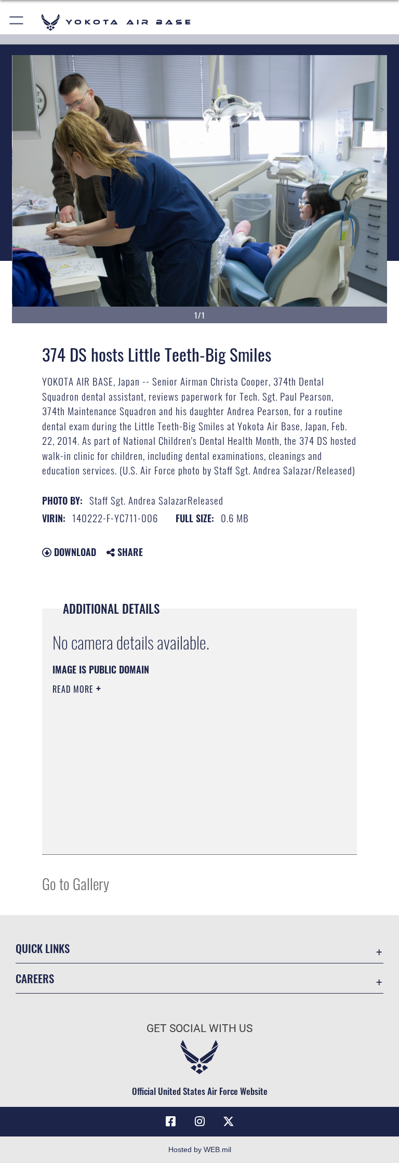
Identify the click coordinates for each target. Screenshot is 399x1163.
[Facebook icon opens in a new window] (170, 1121)
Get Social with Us (199, 1028)
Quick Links (43, 948)
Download (73, 552)
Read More (74, 689)
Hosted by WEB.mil (199, 1149)
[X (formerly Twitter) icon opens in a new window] (228, 1121)
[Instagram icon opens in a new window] (199, 1121)
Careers (35, 978)
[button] (17, 22)
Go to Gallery (75, 883)
